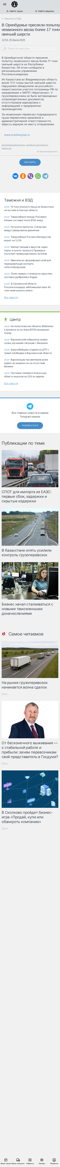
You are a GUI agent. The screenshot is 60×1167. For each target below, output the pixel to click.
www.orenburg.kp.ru (17, 134)
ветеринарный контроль (13, 145)
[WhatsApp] (38, 176)
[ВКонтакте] (15, 176)
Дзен (5, 693)
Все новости (11, 297)
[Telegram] (45, 176)
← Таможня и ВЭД (11, 18)
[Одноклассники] (23, 176)
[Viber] (30, 176)
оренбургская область (37, 145)
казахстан (7, 148)
